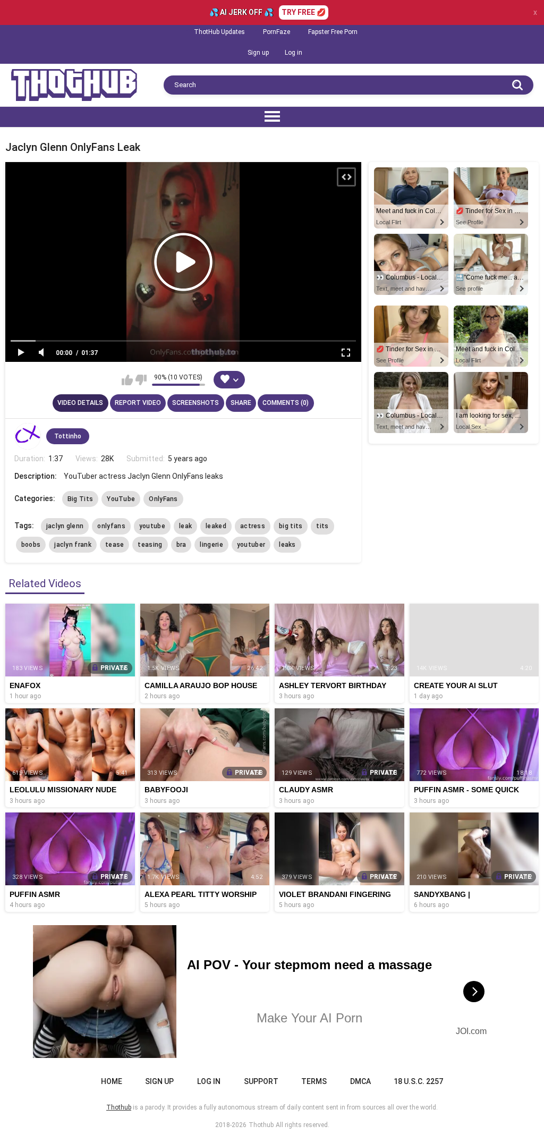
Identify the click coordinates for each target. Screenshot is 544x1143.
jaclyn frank (72, 544)
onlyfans (111, 526)
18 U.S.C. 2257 (418, 1081)
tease (114, 544)
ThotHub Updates (219, 32)
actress (252, 526)
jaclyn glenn (65, 526)
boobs (31, 544)
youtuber (251, 544)
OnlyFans (163, 499)
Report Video (138, 403)
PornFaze (276, 32)
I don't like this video (141, 380)
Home (111, 1081)
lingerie (211, 544)
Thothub (261, 1125)
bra (181, 544)
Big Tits (80, 499)
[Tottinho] (27, 436)
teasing (150, 544)
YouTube (121, 499)
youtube (152, 526)
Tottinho (67, 436)
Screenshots (195, 403)
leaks (287, 544)
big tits (290, 526)
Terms (314, 1081)
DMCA (360, 1081)
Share (241, 403)
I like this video (127, 380)
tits (322, 526)
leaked (216, 526)
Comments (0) (285, 403)
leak (185, 526)
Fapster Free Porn (333, 32)
